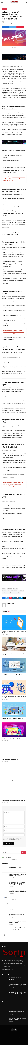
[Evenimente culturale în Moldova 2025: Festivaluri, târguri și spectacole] (5, 929)
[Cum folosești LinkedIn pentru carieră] (14, 750)
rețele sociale (14, 590)
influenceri (9, 588)
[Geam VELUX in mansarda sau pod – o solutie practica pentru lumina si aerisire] (5, 891)
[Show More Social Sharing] (25, 27)
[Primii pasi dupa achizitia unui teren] (5, 909)
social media (21, 590)
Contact (23, 1037)
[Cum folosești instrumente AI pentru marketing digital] (14, 791)
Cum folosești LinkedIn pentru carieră (10, 759)
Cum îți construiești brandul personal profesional (12, 738)
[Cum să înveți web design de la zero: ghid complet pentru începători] (14, 644)
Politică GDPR (5, 1037)
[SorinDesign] (14, 2)
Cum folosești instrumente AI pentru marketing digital (13, 800)
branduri (4, 588)
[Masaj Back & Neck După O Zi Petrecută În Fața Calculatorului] (5, 922)
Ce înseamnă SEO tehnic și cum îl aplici (10, 780)
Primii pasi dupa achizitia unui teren (16, 907)
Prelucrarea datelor (18, 1035)
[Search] (26, 2)
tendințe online (17, 592)
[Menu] (2, 2)
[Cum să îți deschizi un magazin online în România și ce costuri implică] (14, 665)
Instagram (15, 588)
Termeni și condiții (7, 1035)
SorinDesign (10, 603)
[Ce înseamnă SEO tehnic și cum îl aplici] (14, 771)
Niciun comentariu (6, 23)
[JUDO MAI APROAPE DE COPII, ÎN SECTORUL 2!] (5, 869)
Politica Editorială (15, 1037)
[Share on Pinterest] (20, 27)
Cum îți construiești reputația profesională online (12, 718)
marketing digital (5, 590)
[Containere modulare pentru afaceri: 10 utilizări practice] (5, 916)
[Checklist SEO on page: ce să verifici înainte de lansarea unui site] (14, 622)
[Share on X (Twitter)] (12, 27)
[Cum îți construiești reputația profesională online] (14, 709)
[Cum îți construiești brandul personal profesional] (14, 729)
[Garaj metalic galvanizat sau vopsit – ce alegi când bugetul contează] (5, 876)
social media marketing (7, 592)
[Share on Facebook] (5, 27)
